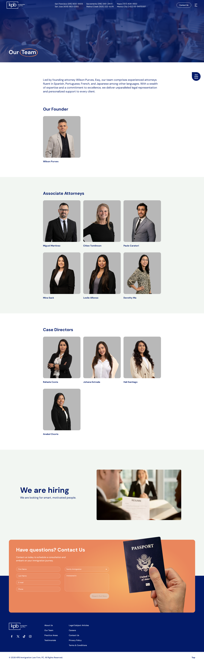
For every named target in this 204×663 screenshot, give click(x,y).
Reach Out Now (99, 596)
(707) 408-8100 (129, 3)
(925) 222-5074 (106, 6)
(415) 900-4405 (75, 3)
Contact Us (183, 5)
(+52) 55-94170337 (137, 6)
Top (193, 657)
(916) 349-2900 (105, 3)
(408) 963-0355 (71, 6)
